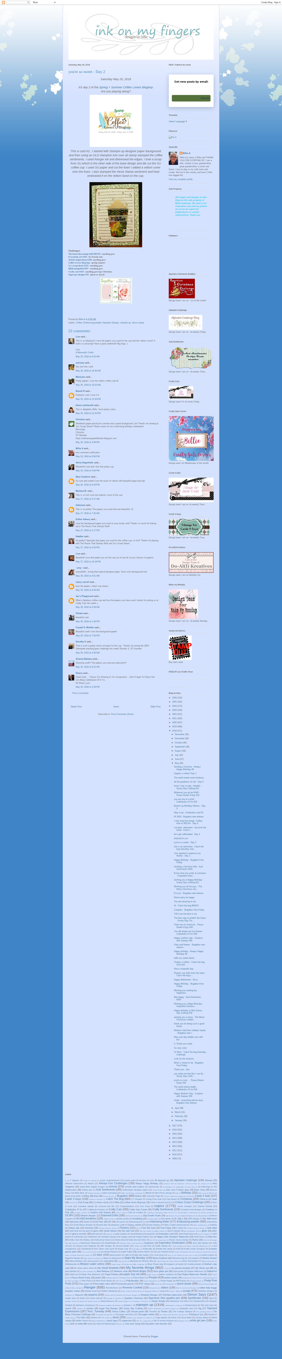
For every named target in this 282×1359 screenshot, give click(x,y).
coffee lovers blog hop (134, 1202)
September (180, 746)
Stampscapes (191, 1305)
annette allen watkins (134, 1187)
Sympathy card (186, 1308)
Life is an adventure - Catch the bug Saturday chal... (189, 847)
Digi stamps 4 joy (172, 1216)
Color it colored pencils (160, 1202)
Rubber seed (90, 1291)
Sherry (79, 673)
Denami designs (88, 1215)
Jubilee (137, 1246)
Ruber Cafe (125, 1291)
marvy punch (93, 1261)
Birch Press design (163, 1193)
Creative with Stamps (100, 1212)
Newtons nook (120, 1271)
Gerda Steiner (110, 1231)
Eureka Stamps (153, 1225)
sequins (92, 1294)
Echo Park (98, 1222)
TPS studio (105, 1318)
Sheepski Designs (149, 1295)
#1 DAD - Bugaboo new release (189, 816)
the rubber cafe (165, 1315)
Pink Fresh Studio (104, 1281)
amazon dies (169, 1184)
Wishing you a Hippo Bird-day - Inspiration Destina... (188, 1005)
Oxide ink (74, 1274)
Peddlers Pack (124, 1278)
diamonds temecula (132, 1216)
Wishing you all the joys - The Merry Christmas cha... (188, 887)
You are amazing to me (185, 901)
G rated (179, 1228)
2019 (174, 726)
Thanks (164, 1311)
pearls (98, 1277)
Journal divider (122, 1246)
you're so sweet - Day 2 (185, 842)
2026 (174, 697)
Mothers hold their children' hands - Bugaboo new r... (190, 1031)
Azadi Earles (158, 1190)
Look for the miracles (184, 1058)
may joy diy (122, 1261)
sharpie (119, 1295)
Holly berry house (102, 1240)
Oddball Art (211, 1271)
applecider (180, 1187)
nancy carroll (82, 582)
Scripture (68, 1295)
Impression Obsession (90, 1243)
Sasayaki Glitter (151, 1291)
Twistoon (149, 1318)
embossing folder (159, 1221)
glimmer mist (194, 1231)
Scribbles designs (206, 1291)
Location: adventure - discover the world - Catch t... (190, 828)
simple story (70, 1298)
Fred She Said (148, 1228)
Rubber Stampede (109, 1291)
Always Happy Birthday (146, 1183)
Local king (158, 1255)
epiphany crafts (118, 1225)
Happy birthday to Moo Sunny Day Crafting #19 (188, 1011)
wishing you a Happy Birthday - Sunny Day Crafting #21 (188, 881)
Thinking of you (196, 1314)
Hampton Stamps (110, 322)
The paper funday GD (104, 1315)
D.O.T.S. (174, 1213)
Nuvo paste (178, 1271)
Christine (80, 419)
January (179, 1120)
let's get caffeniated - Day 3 (187, 834)
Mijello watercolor (208, 1261)
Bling (86, 1196)
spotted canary (71, 1301)
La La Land (86, 1252)
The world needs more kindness (189, 777)
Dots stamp (166, 1219)
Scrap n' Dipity (174, 1291)
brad (96, 1196)
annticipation (167, 1187)
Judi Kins (147, 1246)
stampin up (125, 322)
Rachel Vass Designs (206, 1284)
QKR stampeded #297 (78, 268)
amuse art (205, 1184)
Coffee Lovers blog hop (79, 262)
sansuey (80, 362)
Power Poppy (166, 1281)
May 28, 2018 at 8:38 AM (88, 607)
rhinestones (153, 1288)
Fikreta (79, 613)
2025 (174, 702)
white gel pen (197, 1320)
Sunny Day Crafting (133, 1308)
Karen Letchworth (85, 405)
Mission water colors (92, 1264)
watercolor (127, 1320)
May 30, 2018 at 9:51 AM (88, 667)
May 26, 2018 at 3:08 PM (88, 442)
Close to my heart (208, 1199)
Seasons (79, 1295)
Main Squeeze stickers (92, 1258)
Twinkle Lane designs (134, 1318)
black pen (202, 1193)
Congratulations (127, 1206)
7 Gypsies (74, 1180)
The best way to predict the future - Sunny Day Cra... (190, 919)
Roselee (193, 1288)
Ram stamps (76, 1288)
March (178, 1112)
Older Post (155, 706)
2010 (174, 1154)
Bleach (211, 1193)
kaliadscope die (205, 1246)
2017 (174, 1125)
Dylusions (74, 1222)
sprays (82, 1301)
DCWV (69, 1215)
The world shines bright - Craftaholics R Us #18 (185, 1088)
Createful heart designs (191, 1209)
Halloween (93, 1237)
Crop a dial (120, 1213)
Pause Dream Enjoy (80, 1277)
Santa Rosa (137, 1291)
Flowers (124, 1227)
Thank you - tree (181, 1069)
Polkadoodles (132, 1280)
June (177, 759)
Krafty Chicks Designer (194, 1249)
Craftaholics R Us (73, 1209)
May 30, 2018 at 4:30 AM (88, 652)
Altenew (208, 1180)
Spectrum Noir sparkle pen (164, 1298)
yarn (120, 1324)
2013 (174, 1142)
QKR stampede (168, 1284)
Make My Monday (135, 1258)
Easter (87, 1222)
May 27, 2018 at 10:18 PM (88, 561)
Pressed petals (195, 1281)
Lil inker (97, 1254)
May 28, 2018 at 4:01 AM (88, 576)
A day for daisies (89, 1180)
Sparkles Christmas (133, 1298)
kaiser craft (191, 1246)
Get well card (128, 1231)
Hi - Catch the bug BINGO (186, 905)
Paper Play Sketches (90, 1274)
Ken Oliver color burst (104, 1249)
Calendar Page (153, 1196)
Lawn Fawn (126, 1252)
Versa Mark (186, 1317)
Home (116, 706)
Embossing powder (92, 322)
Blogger (154, 1336)
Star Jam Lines (207, 1305)
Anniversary (153, 1187)
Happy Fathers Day (144, 1237)
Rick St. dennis (181, 1288)
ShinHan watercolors (172, 1295)
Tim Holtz (81, 1317)
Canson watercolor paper (173, 1196)
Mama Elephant (160, 1258)
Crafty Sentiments (162, 1209)
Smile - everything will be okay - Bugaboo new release (189, 1101)
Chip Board (171, 1199)
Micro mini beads (190, 1261)
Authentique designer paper (135, 1190)
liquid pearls (115, 1255)
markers (195, 1258)
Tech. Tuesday (95, 1311)
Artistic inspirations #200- (80, 260)
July (177, 755)
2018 (174, 731)
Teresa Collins (118, 1311)
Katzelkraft (86, 1249)
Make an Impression (112, 1258)
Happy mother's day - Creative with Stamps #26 (188, 939)
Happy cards (127, 1237)
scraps (187, 1290)
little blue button (141, 1255)
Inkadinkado (110, 1243)
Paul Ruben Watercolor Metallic (192, 1274)
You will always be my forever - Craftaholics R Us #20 (188, 932)
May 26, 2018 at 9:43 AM (88, 356)
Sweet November (154, 1308)
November (180, 738)
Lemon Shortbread (181, 1252)
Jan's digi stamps (200, 1243)
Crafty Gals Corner (138, 1209)
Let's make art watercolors (201, 1252)
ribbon (164, 1287)
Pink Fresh (86, 1281)
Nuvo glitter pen (160, 1271)
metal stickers (174, 1261)
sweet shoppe (170, 1308)
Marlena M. (81, 491)
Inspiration (149, 1243)
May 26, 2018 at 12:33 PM (88, 413)
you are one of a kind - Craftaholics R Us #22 (185, 800)
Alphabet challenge (185, 1180)
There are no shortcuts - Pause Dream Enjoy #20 (188, 925)
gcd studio (200, 1228)
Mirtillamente (71, 1264)
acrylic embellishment (109, 1180)
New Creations (83, 477)
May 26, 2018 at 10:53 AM (88, 385)
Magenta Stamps (72, 1258)
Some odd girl (96, 1298)
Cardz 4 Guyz (73, 1199)
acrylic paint (130, 1180)
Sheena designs (131, 1295)
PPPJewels (181, 1281)
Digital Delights (187, 1216)
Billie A (79, 448)
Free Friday (165, 1228)
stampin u (128, 1305)
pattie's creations (166, 1274)
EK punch (120, 1222)
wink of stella (76, 1324)
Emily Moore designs (83, 1225)
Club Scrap (83, 1202)
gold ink (109, 1234)
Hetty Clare (74, 1240)
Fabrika (213, 1225)
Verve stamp (138, 322)
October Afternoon (195, 1271)
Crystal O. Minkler (85, 627)
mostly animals (194, 1264)
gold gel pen (97, 1234)
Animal (113, 1186)
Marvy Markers (76, 1261)
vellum (173, 1317)
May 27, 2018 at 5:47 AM (88, 499)
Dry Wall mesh (210, 1218)
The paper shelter (146, 1314)
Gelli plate (212, 1228)
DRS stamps (193, 1219)
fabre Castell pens (200, 1225)
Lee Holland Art (164, 1252)
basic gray (184, 1190)
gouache (151, 1234)
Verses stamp (202, 1317)
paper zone (151, 1274)
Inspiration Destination (172, 1242)
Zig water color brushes (156, 1324)
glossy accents (79, 1234)
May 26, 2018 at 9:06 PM (88, 470)
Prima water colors (101, 1284)
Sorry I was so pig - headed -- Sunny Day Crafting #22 (188, 787)
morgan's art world (175, 1264)
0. (66, 1180)
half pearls (78, 1237)
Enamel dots (101, 1225)
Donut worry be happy (184, 897)
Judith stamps (161, 1246)
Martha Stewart (210, 1258)
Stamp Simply (158, 1301)
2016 (174, 1129)
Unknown (80, 505)
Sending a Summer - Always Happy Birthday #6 (187, 768)
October (179, 742)
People (153, 1277)
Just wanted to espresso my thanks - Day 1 (187, 854)
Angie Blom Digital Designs (92, 1187)
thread (211, 1314)
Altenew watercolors (74, 1183)
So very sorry (180, 1048)
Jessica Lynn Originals (86, 1246)
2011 (174, 1150)
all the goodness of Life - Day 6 (189, 782)
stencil (68, 1308)
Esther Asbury (83, 519)
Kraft (178, 1249)
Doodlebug (137, 1218)
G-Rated (190, 1228)
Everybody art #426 (77, 257)
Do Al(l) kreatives (86, 1218)
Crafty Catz (115, 1209)
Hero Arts (212, 1237)
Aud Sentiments (105, 1189)
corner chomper (184, 1206)
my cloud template (107, 1267)
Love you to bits (191, 1255)
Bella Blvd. (80, 1193)
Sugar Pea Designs (108, 1308)
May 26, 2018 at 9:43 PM (88, 485)
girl (185, 1231)
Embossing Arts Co (137, 1222)
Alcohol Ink (144, 1180)
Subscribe (205, 98)
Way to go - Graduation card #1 (189, 812)
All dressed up (162, 1180)
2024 (174, 706)
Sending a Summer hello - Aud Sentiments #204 (188, 867)
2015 (174, 1134)
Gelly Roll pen (76, 1231)
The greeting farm (203, 1312)
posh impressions (150, 1281)
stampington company (173, 1305)
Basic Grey (199, 1190)
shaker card (109, 1295)
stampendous (200, 1301)
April (177, 1108)
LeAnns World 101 (145, 1252)
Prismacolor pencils (124, 1284)
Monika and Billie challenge (134, 1264)
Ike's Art (206, 1240)
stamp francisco (107, 1301)
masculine (108, 1261)
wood (89, 1324)
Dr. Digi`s (178, 1218)
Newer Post (76, 706)
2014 (174, 1138)
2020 (174, 722)
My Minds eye (202, 1268)
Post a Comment (80, 693)
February (179, 1116)
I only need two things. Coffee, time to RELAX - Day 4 (188, 822)
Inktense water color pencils (130, 1243)
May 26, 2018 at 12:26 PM (88, 399)
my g (166, 1268)
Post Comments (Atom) (122, 714)
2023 (174, 710)
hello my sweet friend (184, 958)
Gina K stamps (173, 1231)
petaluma (185, 1278)
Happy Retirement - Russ (186, 979)
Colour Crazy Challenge (189, 1202)
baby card (170, 1190)
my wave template (87, 1271)
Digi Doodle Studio (152, 1215)
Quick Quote (184, 1283)
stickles (90, 1308)
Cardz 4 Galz (202, 1195)
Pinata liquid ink (211, 1278)
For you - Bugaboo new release (188, 893)
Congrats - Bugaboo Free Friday (189, 910)
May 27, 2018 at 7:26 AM (88, 513)
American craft (182, 1184)
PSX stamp (144, 1284)
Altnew (91, 1183)
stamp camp (92, 1301)
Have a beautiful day (183, 969)
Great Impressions (187, 1234)
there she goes (180, 1315)
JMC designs (106, 1246)
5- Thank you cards (183, 1043)
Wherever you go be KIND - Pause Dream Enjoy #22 (187, 793)
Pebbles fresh (111, 1278)
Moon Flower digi (155, 1264)
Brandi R (80, 391)
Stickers (80, 1308)
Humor (195, 1240)
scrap (162, 1291)
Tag (199, 1308)
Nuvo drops (139, 1271)
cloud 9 (72, 1202)
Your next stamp (133, 1324)
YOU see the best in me (185, 914)
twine (116, 1317)
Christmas (186, 1199)
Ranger (90, 1287)
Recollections (112, 1288)
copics (159, 1206)
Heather (79, 536)
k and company (178, 1246)
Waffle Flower (82, 1321)
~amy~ (79, 568)
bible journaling (110, 1193)
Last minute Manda (108, 1252)
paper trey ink (131, 1274)
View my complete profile (181, 179)
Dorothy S (81, 641)
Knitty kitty (147, 1249)
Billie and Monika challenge (131, 1193)
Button (138, 1196)
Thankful (153, 1311)
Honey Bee (120, 1240)
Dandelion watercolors (188, 1213)
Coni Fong (144, 1206)
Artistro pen (87, 1190)
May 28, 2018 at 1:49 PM (88, 621)
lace (95, 1252)
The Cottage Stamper (182, 1311)
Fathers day (74, 1228)
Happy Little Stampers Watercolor (173, 1237)
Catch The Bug (115, 1199)
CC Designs (136, 1199)
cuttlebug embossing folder (157, 1213)
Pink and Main (73, 1281)
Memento (134, 1261)
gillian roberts (159, 1231)
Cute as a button (135, 1212)
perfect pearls (170, 1277)
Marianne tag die (179, 1258)
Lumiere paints (207, 1255)
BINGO (148, 1193)
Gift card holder (145, 1231)
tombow (94, 1317)
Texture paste (137, 1311)
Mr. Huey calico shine (84, 1268)
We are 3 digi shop (144, 1321)
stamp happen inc (125, 1301)
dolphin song (108, 1219)
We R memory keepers (164, 1321)
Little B (128, 1255)
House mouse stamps (179, 1240)
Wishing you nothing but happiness (185, 991)
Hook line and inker (137, 1240)
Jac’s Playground (84, 596)
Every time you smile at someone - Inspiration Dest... (190, 874)
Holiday (86, 1240)
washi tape (112, 1320)
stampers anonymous (85, 1305)
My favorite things (140, 1267)
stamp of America (141, 1301)
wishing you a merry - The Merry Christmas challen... (189, 1018)
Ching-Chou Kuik (154, 1199)
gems (96, 1231)
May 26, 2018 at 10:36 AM (88, 370)
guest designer (204, 1234)
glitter (204, 1231)
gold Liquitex (121, 1234)
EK (109, 1222)
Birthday (186, 1192)
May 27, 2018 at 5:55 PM (88, 547)
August (178, 751)
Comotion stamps (86, 1206)
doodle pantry (123, 1219)
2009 (174, 1158)
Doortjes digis (153, 1219)
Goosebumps (136, 1234)
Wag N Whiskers (98, 1321)
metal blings (161, 1261)
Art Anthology (204, 1187)
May (177, 763)
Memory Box (147, 1261)
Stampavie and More (179, 1301)
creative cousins (81, 1213)
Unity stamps (161, 1317)
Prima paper (83, 1284)
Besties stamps (94, 1193)
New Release (103, 1271)
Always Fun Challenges (113, 1183)
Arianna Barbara (84, 659)
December (180, 734)
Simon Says (196, 1294)
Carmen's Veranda (96, 1199)
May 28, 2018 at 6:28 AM (88, 590)
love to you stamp (174, 1255)
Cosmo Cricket (205, 1206)
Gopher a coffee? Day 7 (185, 773)
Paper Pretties (112, 1274)
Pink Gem (119, 1281)
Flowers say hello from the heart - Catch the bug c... (190, 974)
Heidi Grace (199, 1237)
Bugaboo (122, 1195)
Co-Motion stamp (101, 1202)
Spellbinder (194, 1298)
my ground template (180, 1268)
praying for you (181, 838)
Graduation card (165, 1234)
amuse (194, 1184)
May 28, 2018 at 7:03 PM (88, 635)
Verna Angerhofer (84, 462)
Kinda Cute (123, 1249)
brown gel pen (108, 1196)
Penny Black (138, 1278)
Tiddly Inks (69, 1318)
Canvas (189, 1196)
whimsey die (182, 1321)
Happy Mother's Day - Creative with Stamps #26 (188, 1094)
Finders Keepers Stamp (107, 1228)
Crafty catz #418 (76, 271)
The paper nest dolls (124, 1314)
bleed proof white (73, 1196)
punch (157, 1284)
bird (177, 1193)
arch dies (191, 1187)
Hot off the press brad (157, 1240)
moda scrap (115, 1264)
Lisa (78, 336)
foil (137, 1228)
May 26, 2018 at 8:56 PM (88, 456)
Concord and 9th (106, 1206)
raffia (67, 1288)
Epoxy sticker (134, 1225)
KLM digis (136, 1249)
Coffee (79, 322)
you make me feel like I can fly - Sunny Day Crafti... (189, 1074)
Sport (211, 1298)
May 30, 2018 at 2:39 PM (88, 687)
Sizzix (82, 1298)
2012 (174, 1146)
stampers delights (105, 1305)
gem (88, 1231)
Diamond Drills (109, 1215)
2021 (174, 718)
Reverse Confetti (132, 1287)
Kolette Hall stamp (164, 1249)
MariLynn (80, 377)
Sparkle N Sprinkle (114, 1298)
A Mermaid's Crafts (85, 352)
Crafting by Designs (96, 1209)
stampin (118, 1305)
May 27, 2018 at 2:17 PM (88, 530)
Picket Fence (197, 1278)
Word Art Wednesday (106, 1324)
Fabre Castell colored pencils (177, 1225)
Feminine (89, 1228)
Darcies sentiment (207, 1213)
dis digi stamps (201, 1216)
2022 (174, 714)
